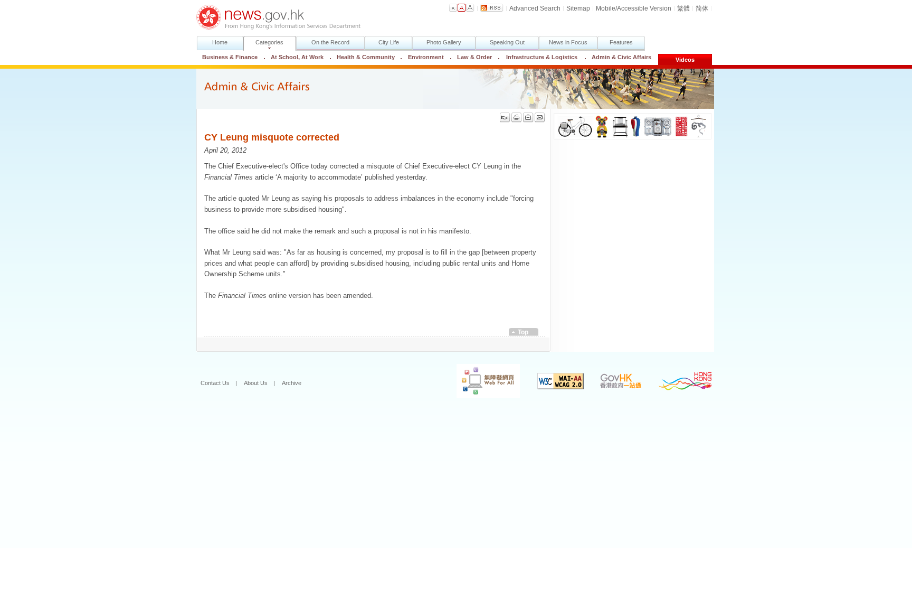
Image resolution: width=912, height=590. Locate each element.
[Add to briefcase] (528, 118)
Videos (685, 60)
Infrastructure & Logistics (541, 57)
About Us (256, 383)
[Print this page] (516, 118)
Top (523, 332)
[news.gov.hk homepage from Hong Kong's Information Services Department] (278, 17)
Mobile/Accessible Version (633, 8)
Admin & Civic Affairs (618, 57)
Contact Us (215, 383)
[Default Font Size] (453, 8)
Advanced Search (534, 8)
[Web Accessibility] (480, 383)
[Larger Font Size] (462, 8)
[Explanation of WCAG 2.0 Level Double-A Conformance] (552, 383)
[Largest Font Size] (470, 8)
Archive (291, 383)
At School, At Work (297, 57)
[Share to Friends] (505, 118)
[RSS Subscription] (492, 8)
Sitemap (578, 8)
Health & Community (366, 57)
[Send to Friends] (540, 118)
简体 (702, 8)
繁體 (683, 8)
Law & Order (474, 57)
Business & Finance (230, 57)
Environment (426, 57)
